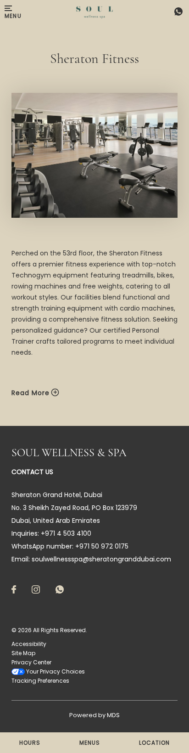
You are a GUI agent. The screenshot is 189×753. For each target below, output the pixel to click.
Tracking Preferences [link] (40, 681)
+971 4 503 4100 (175, 12)
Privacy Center (31, 662)
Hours (29, 743)
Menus (89, 743)
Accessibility (28, 644)
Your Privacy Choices (55, 671)
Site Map (23, 653)
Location (154, 743)
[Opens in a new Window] (13, 590)
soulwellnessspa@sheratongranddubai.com (101, 559)
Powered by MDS (94, 715)
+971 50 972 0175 (101, 546)
